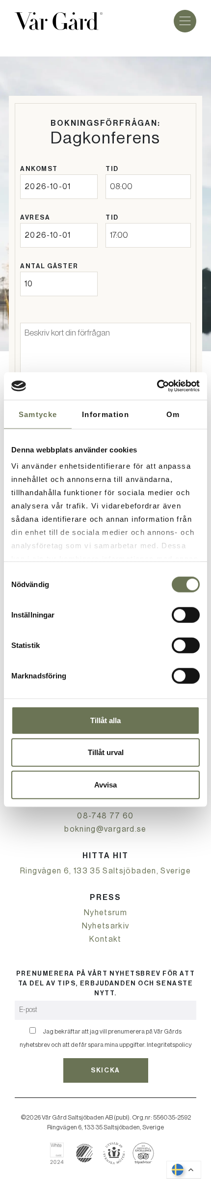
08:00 (121, 186)
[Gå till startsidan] (59, 21)
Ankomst (39, 169)
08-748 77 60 (105, 816)
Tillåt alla (105, 720)
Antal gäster (49, 266)
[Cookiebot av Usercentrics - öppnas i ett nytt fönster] (157, 386)
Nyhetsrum (105, 913)
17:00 (119, 235)
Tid (112, 169)
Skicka (105, 1070)
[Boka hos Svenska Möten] (114, 1153)
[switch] (186, 614)
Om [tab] (173, 414)
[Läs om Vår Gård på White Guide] (61, 1153)
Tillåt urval (106, 752)
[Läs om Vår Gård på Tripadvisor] (143, 1153)
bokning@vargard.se (105, 829)
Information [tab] (105, 414)
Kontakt (105, 939)
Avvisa (105, 784)
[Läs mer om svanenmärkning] (85, 1153)
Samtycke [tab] (38, 414)
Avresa (35, 217)
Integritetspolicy (169, 1044)
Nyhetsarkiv (106, 926)
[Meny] (185, 21)
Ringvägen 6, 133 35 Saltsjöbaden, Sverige (105, 871)
